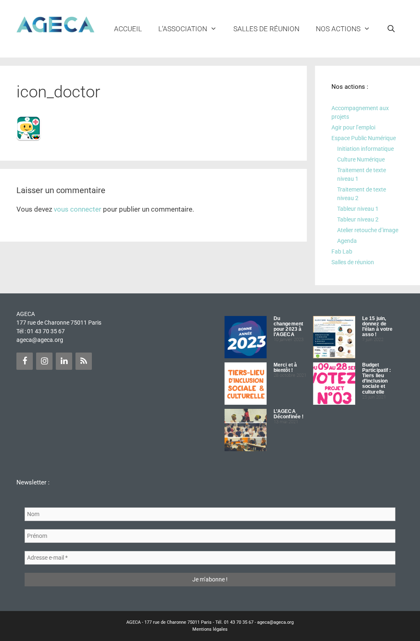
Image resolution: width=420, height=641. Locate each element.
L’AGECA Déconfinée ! (289, 414)
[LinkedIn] (64, 361)
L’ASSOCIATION (182, 29)
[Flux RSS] (83, 361)
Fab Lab (341, 251)
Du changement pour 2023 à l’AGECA (288, 327)
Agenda (347, 240)
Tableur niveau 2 (358, 219)
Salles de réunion (266, 29)
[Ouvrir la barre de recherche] (391, 28)
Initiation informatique (365, 148)
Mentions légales (210, 629)
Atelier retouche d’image (367, 230)
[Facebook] (24, 361)
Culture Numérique (361, 159)
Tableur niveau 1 (358, 208)
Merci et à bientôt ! (285, 367)
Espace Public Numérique (363, 138)
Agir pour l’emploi (353, 127)
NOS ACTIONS (338, 29)
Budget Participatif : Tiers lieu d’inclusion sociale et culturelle (376, 378)
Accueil (128, 29)
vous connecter (77, 209)
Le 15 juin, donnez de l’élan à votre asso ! (377, 327)
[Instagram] (44, 361)
